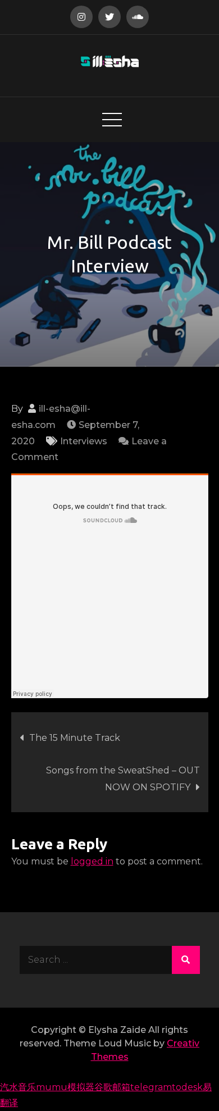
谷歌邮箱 (112, 1087)
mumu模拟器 (65, 1087)
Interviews (83, 441)
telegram (151, 1087)
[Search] (186, 960)
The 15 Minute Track (74, 737)
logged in (92, 861)
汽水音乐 (18, 1087)
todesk (187, 1087)
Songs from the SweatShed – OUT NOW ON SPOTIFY (123, 779)
